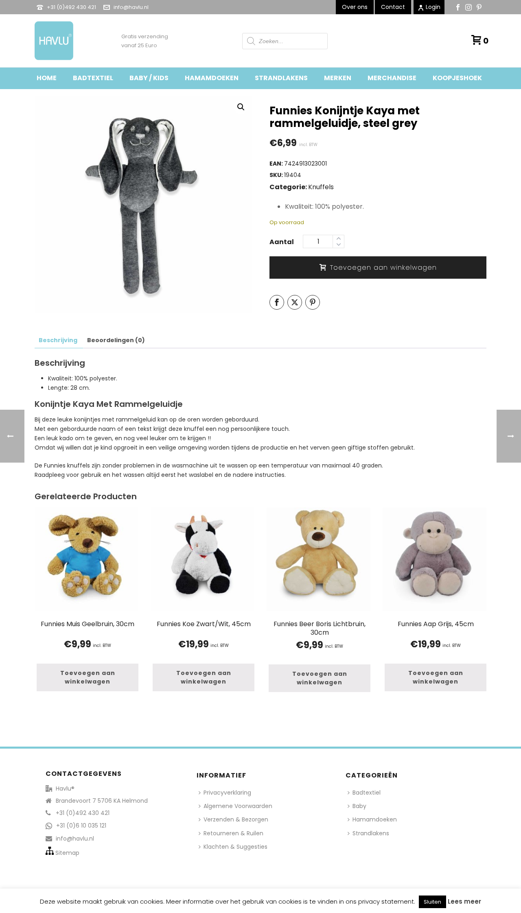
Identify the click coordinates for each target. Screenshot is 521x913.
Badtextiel (93, 78)
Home (47, 78)
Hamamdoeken (212, 78)
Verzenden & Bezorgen (236, 819)
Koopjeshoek (457, 78)
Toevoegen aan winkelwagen (383, 267)
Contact (393, 7)
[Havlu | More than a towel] (50, 40)
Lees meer (464, 901)
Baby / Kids (149, 78)
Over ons (355, 7)
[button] (241, 107)
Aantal (281, 242)
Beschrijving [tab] (58, 340)
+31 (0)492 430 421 (71, 7)
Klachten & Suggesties (235, 847)
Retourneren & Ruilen (233, 833)
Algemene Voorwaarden (238, 806)
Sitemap (67, 852)
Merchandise (392, 78)
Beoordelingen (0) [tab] (116, 340)
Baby (359, 806)
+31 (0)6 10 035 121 (81, 825)
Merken (337, 78)
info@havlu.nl (131, 7)
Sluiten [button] (432, 902)
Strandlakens (281, 78)
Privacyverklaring (227, 792)
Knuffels (321, 187)
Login (433, 7)
